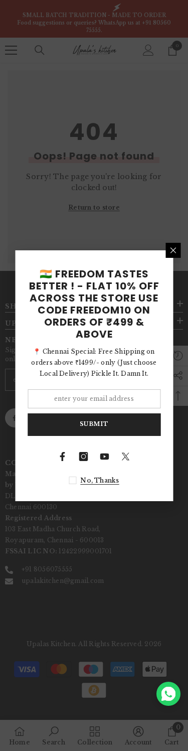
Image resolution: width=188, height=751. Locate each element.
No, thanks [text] (99, 480)
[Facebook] (62, 456)
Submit (94, 423)
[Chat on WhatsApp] (168, 694)
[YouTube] (104, 456)
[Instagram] (83, 456)
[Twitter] (125, 456)
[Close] (172, 250)
